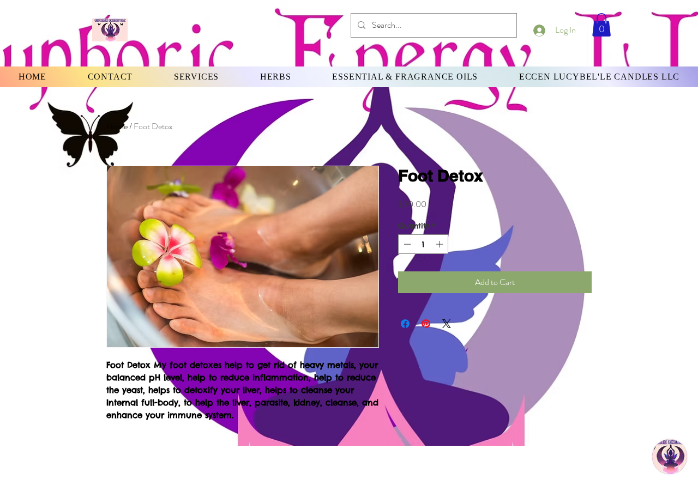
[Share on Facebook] (405, 323)
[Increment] (440, 244)
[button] (601, 25)
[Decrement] (406, 244)
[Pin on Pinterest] (425, 323)
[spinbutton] (423, 244)
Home (117, 126)
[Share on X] (446, 323)
